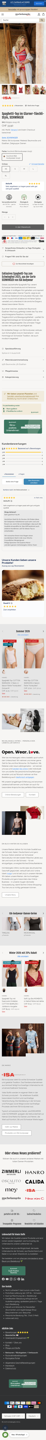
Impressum (9, 1366)
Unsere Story (10, 895)
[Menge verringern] (4, 217)
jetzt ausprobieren (30, 9)
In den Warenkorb (23, 227)
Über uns (17, 1342)
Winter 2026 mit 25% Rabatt (23, 952)
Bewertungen (11, 1332)
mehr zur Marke (11, 1127)
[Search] (42, 20)
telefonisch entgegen (25, 777)
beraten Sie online (20, 769)
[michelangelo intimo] (23, 14)
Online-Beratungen (13, 795)
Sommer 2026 (23, 631)
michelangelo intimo (13, 1422)
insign (9, 873)
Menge (5, 212)
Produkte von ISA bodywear (16, 1133)
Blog (7, 1345)
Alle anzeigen (23, 635)
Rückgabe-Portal (12, 1358)
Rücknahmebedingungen (16, 1355)
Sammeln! (39, 3)
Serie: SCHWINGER (10, 138)
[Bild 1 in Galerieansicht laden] (23, 53)
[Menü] (2, 14)
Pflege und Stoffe (12, 1348)
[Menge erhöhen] (13, 217)
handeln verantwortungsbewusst (21, 396)
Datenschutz (10, 1368)
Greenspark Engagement (15, 1338)
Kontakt (32, 795)
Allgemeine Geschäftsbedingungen (20, 1363)
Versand (14, 130)
